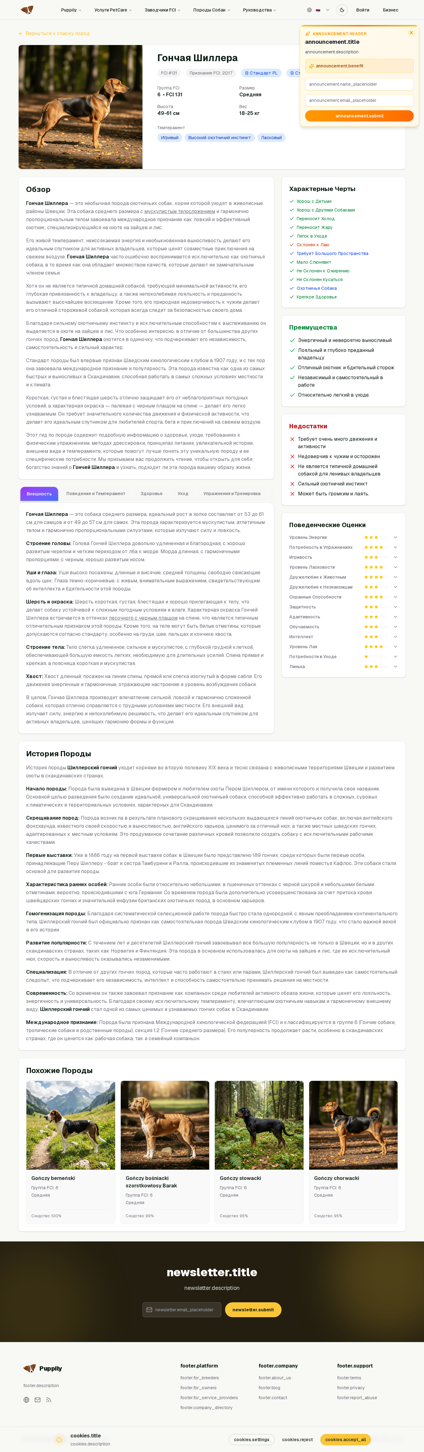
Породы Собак (209, 10)
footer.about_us (275, 1378)
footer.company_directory (206, 1407)
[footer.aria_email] (37, 1400)
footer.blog (269, 1388)
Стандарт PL (264, 73)
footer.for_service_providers (209, 1397)
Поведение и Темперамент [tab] (96, 493)
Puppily (69, 10)
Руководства (257, 10)
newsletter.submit (253, 1310)
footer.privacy (351, 1388)
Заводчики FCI (160, 10)
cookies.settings (251, 1439)
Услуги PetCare (110, 10)
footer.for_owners (198, 1388)
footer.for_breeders (199, 1378)
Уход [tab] (183, 493)
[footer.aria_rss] (49, 1400)
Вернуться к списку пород (58, 33)
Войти (362, 10)
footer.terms (349, 1378)
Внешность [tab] (39, 494)
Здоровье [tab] (152, 493)
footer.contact (273, 1397)
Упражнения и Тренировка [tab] (231, 493)
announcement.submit (360, 116)
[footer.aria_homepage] (26, 1400)
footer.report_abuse (357, 1397)
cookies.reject (297, 1439)
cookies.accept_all (345, 1439)
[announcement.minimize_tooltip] (411, 32)
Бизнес (390, 10)
